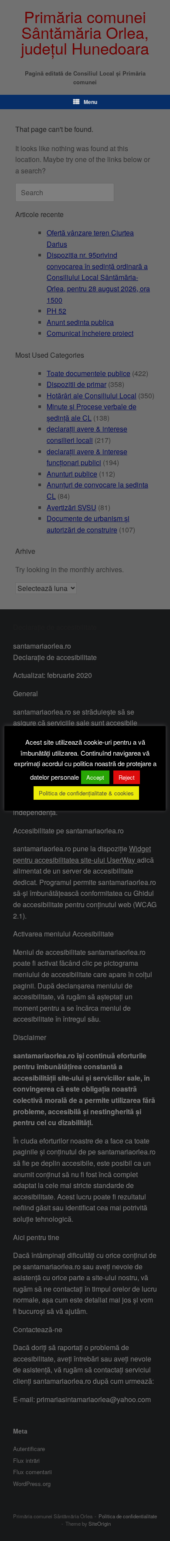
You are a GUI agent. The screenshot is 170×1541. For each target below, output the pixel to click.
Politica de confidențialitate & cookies (86, 793)
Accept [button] (95, 777)
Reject (127, 777)
